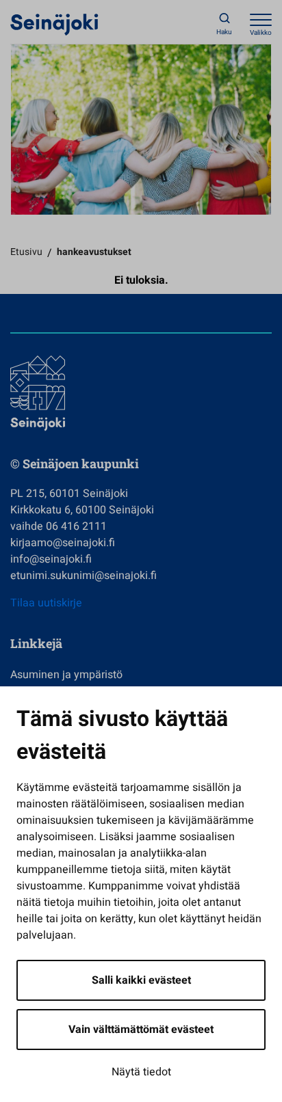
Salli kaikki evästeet (141, 980)
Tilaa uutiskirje (46, 603)
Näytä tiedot (141, 1072)
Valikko (261, 33)
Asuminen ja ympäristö (66, 675)
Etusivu (26, 252)
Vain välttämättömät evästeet (141, 1029)
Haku (224, 32)
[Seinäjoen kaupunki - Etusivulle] (54, 24)
